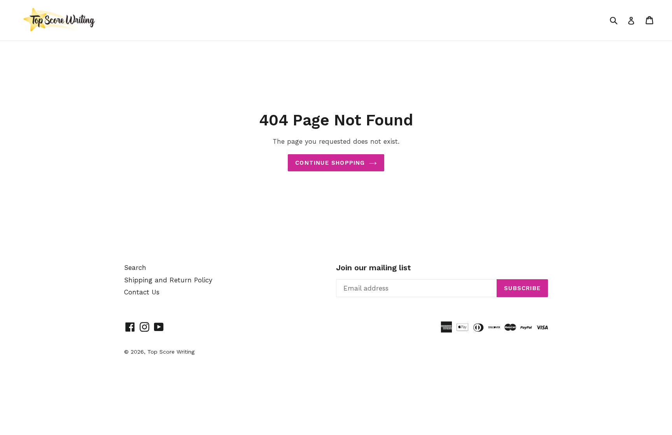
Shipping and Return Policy (168, 280)
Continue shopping (330, 162)
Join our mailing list (373, 267)
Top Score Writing (170, 352)
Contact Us (141, 292)
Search (135, 267)
